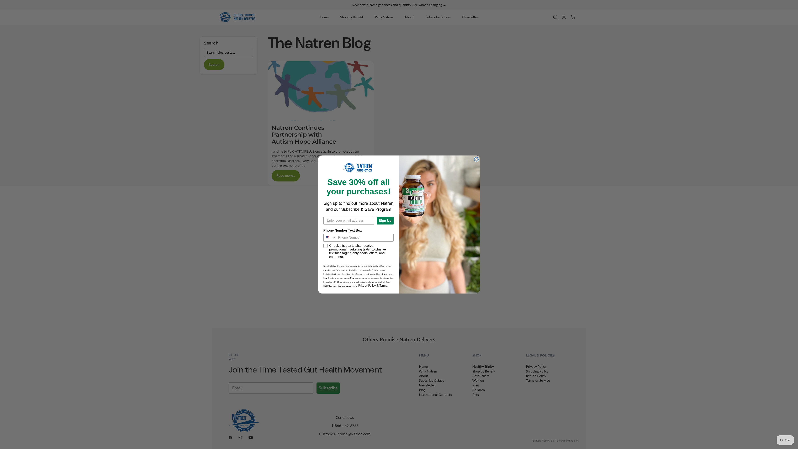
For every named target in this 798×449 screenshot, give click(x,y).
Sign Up (385, 220)
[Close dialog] (476, 159)
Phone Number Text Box (342, 230)
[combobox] (330, 237)
